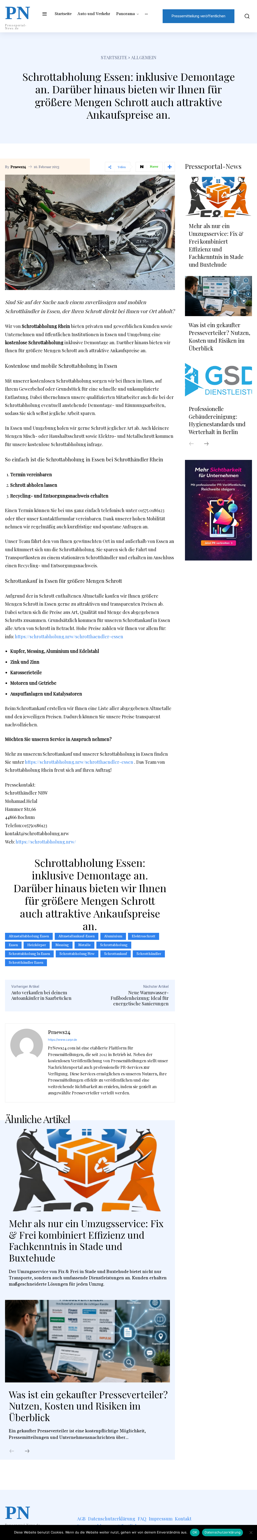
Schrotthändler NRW (26, 793)
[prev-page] (12, 1451)
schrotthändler (149, 954)
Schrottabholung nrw (77, 954)
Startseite (114, 57)
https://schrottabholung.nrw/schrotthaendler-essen (68, 637)
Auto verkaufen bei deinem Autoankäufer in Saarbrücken (41, 995)
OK (194, 1532)
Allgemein (143, 57)
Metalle (84, 945)
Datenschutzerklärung (222, 1532)
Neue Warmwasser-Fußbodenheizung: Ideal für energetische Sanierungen (140, 998)
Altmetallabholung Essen (29, 936)
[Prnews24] (26, 1063)
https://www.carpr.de (62, 1039)
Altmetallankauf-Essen (76, 936)
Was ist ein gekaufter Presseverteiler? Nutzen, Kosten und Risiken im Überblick (88, 1406)
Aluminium (113, 936)
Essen (13, 945)
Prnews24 (18, 167)
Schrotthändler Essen (26, 962)
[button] (245, 16)
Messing (62, 945)
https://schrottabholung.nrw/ (46, 842)
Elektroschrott (143, 936)
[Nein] (250, 1532)
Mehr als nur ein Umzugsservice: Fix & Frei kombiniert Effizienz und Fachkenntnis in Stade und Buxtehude (86, 1240)
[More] (169, 167)
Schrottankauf (115, 954)
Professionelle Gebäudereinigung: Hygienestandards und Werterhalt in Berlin (217, 420)
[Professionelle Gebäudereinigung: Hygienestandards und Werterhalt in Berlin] (218, 380)
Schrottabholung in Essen (29, 954)
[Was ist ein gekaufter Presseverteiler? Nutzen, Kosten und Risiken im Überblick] (87, 1341)
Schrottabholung (113, 945)
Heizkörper (36, 945)
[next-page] (27, 1451)
